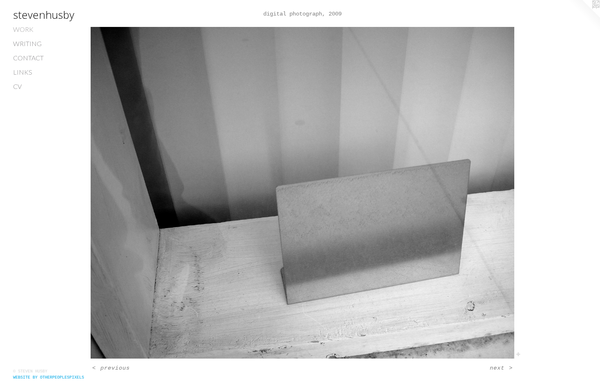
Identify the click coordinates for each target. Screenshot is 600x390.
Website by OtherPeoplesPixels (48, 377)
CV (17, 86)
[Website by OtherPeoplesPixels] (583, 16)
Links (22, 72)
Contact (28, 58)
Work (23, 29)
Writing (27, 43)
